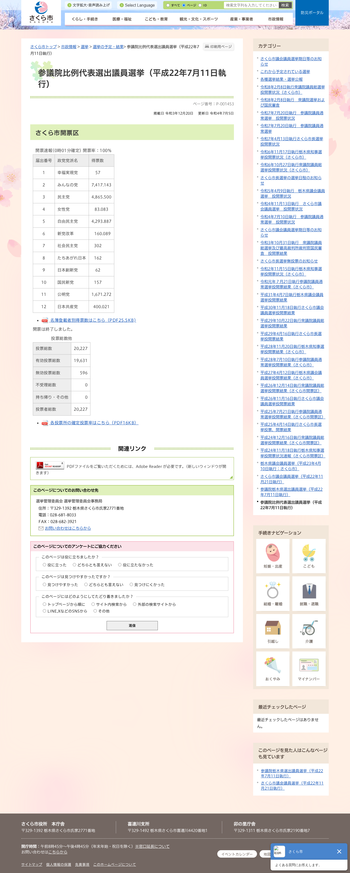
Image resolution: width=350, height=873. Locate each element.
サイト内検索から (111, 604)
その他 (104, 611)
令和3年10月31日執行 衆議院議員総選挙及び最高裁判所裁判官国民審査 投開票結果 (291, 247)
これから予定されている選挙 (285, 71)
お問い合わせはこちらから (68, 528)
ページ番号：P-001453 (213, 104)
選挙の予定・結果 (108, 47)
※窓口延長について (152, 846)
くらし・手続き (84, 19)
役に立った (57, 565)
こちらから (57, 852)
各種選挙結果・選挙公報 (281, 79)
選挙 (84, 47)
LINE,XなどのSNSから (67, 611)
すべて (175, 5)
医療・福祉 (122, 19)
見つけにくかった (149, 585)
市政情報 (275, 19)
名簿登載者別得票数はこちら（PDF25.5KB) (92, 320)
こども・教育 (156, 19)
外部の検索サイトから (157, 604)
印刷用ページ (221, 46)
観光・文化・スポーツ (199, 19)
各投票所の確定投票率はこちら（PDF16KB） (94, 423)
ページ (191, 5)
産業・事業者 (241, 19)
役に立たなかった (138, 565)
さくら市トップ (43, 47)
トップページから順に (66, 604)
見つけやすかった (62, 585)
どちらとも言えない (94, 565)
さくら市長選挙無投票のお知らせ (289, 261)
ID (205, 5)
